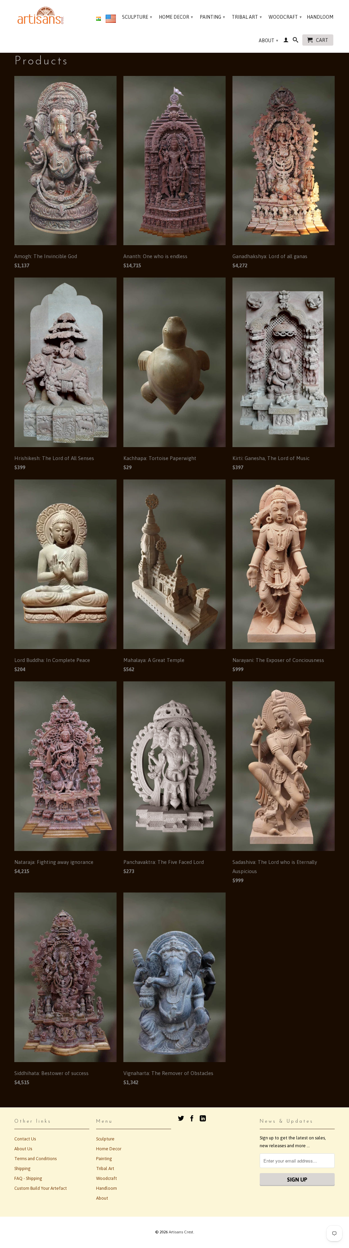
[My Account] (286, 41)
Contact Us (25, 1138)
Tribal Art (247, 17)
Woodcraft (285, 17)
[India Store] (98, 19)
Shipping (22, 1168)
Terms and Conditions (35, 1158)
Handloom (320, 17)
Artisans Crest (181, 1232)
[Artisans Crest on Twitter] (181, 1118)
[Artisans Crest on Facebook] (192, 1118)
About (268, 40)
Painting (212, 17)
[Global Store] (110, 20)
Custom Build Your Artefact (40, 1188)
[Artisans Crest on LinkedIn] (203, 1118)
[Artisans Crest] (41, 15)
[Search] (295, 41)
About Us (23, 1148)
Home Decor (176, 17)
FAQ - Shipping (28, 1178)
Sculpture (137, 17)
